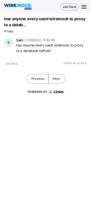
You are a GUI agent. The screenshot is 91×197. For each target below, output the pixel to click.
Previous (37, 79)
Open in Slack (75, 63)
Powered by (38, 91)
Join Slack (69, 7)
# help (8, 31)
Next (56, 79)
